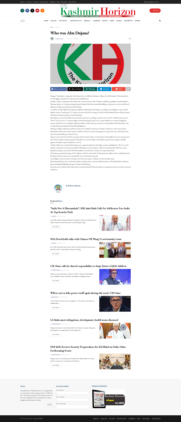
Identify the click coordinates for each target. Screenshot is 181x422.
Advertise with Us (43, 2)
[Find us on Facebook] (27, 10)
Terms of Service (72, 2)
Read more (56, 226)
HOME (46, 21)
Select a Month (59, 390)
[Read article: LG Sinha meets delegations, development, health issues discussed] (115, 331)
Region (53, 21)
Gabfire (41, 418)
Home (51, 27)
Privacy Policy (64, 2)
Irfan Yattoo (55, 297)
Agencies (54, 216)
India (112, 21)
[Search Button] (160, 21)
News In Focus (75, 21)
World (119, 21)
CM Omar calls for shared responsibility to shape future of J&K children (88, 266)
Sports (105, 21)
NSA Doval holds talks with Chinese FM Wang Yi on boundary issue (86, 239)
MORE (49, 404)
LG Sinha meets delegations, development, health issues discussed (84, 320)
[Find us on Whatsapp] (22, 10)
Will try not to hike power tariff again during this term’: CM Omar (85, 293)
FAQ (58, 2)
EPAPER (156, 10)
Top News (57, 27)
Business (96, 21)
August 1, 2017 (69, 38)
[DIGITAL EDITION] (108, 399)
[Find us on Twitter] (32, 10)
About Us (22, 2)
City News (63, 21)
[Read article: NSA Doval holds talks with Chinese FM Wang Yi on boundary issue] (115, 250)
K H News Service (60, 38)
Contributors (52, 2)
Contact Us (29, 2)
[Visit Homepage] (97, 10)
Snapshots (128, 21)
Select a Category (60, 396)
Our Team (35, 2)
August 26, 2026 (61, 216)
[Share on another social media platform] (128, 89)
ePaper (137, 21)
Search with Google (60, 403)
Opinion (87, 21)
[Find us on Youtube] (37, 10)
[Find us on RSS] (42, 10)
